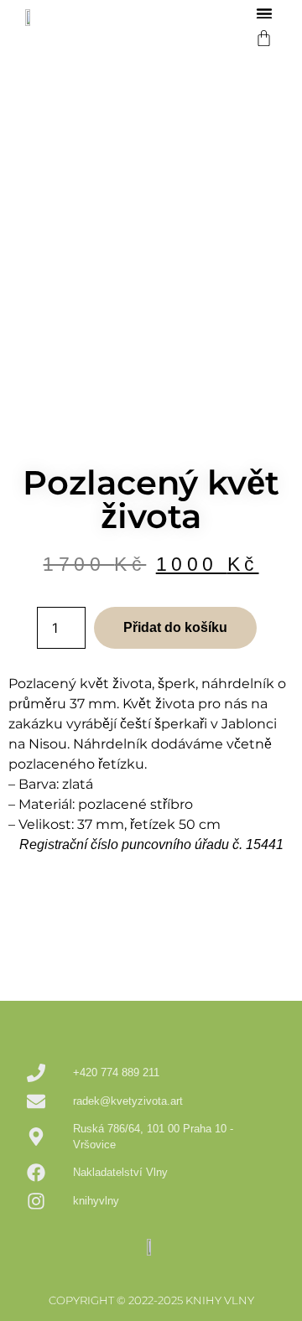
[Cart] (264, 38)
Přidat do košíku (175, 627)
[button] (264, 13)
